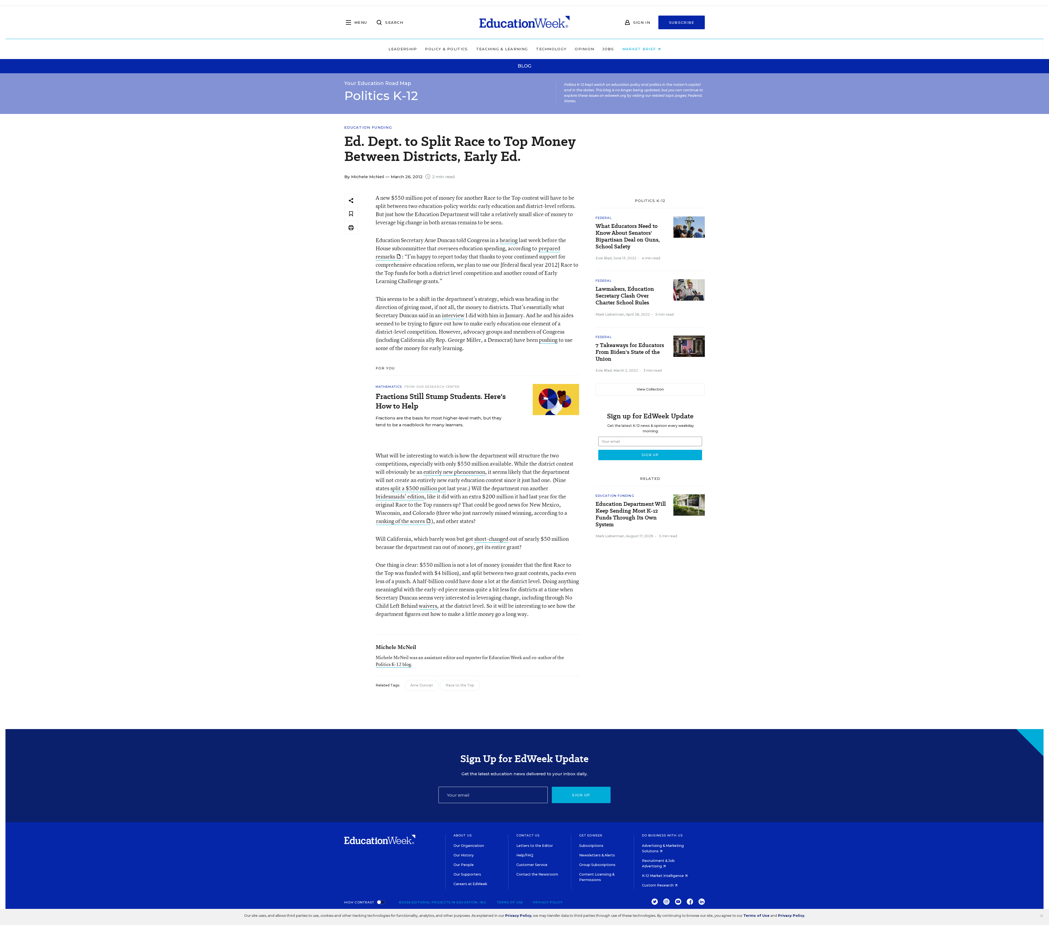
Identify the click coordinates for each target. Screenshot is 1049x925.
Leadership (402, 49)
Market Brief (640, 49)
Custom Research (658, 885)
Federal (604, 218)
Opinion (584, 49)
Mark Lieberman (610, 314)
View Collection (650, 389)
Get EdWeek (591, 835)
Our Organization (468, 846)
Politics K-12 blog (393, 664)
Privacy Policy (548, 902)
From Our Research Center (432, 387)
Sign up (581, 795)
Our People (463, 865)
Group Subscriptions (597, 865)
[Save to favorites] (351, 214)
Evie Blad (604, 258)
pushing (548, 339)
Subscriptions (591, 846)
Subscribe (681, 22)
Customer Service (531, 865)
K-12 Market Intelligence (663, 876)
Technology (551, 49)
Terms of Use (510, 902)
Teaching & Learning (502, 49)
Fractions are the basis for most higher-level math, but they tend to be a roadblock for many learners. (439, 421)
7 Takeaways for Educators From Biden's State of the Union (630, 352)
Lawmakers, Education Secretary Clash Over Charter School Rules (625, 296)
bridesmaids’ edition (400, 496)
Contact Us (528, 835)
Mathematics (389, 387)
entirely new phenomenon (454, 471)
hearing (509, 240)
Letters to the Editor (534, 846)
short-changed (491, 538)
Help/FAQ (524, 855)
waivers (428, 605)
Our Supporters (467, 874)
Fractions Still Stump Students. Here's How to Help (441, 401)
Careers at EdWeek (470, 884)
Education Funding (368, 127)
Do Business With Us (662, 835)
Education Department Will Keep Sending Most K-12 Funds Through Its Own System (631, 514)
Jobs (608, 49)
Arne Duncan (421, 685)
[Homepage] (524, 22)
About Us (462, 835)
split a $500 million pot (418, 488)
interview (453, 315)
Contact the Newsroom (537, 874)
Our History (463, 855)
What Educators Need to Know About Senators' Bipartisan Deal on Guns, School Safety (628, 236)
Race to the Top (460, 685)
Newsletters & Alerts (597, 855)
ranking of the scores (400, 521)
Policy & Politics (446, 49)
